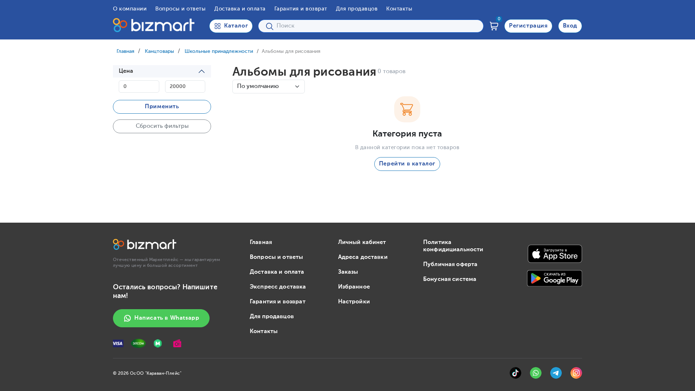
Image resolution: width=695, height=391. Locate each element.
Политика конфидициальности (453, 246)
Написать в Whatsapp (166, 318)
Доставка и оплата (240, 9)
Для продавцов (357, 9)
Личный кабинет (362, 242)
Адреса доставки (363, 257)
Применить (162, 107)
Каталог (236, 26)
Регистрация (528, 26)
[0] (494, 26)
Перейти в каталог (407, 164)
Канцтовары (159, 51)
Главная (125, 51)
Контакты (399, 9)
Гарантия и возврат (300, 9)
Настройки (354, 302)
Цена (126, 71)
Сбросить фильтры (162, 126)
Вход (570, 26)
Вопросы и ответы (180, 9)
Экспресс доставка (278, 287)
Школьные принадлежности (219, 51)
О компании (130, 9)
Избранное (354, 287)
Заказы (348, 272)
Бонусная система (449, 279)
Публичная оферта (450, 265)
